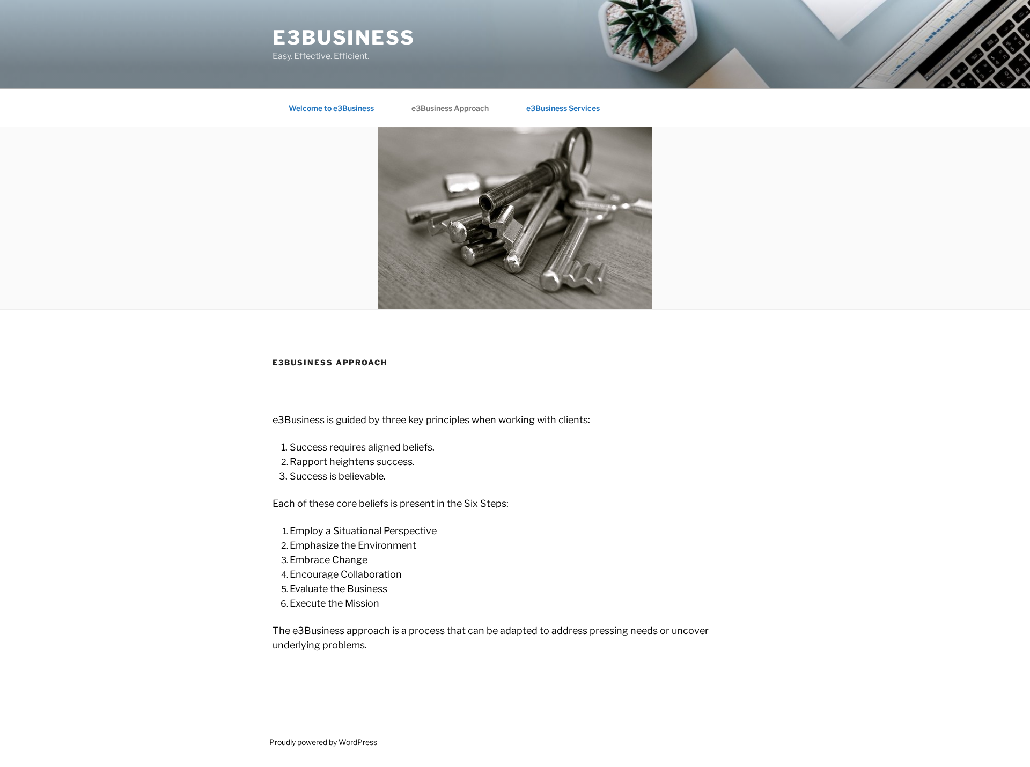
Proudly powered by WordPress (323, 742)
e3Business (344, 37)
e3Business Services (563, 108)
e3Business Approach (450, 108)
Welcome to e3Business (331, 108)
